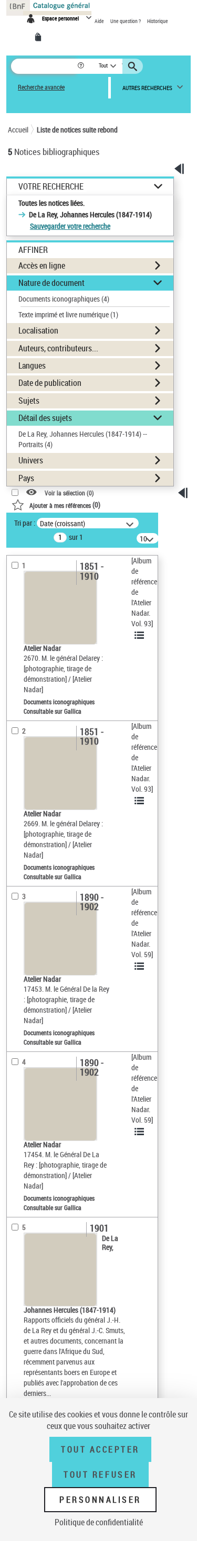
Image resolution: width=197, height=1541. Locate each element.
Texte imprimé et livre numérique (68, 314)
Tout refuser (100, 1474)
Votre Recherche (51, 186)
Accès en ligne (41, 265)
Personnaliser (100, 1499)
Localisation (38, 330)
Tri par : (24, 523)
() (64, 504)
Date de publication (49, 383)
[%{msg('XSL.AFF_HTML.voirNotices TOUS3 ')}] (140, 635)
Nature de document (51, 283)
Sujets (28, 400)
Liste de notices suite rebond (77, 130)
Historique (157, 21)
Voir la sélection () (69, 492)
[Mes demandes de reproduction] (40, 37)
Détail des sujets (45, 418)
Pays (26, 478)
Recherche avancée (41, 87)
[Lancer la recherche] (134, 66)
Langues (32, 365)
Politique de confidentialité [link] (99, 1522)
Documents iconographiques (63, 299)
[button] (82, 66)
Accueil (18, 130)
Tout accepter (100, 1449)
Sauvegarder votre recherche (70, 226)
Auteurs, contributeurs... (58, 348)
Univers (30, 460)
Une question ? (126, 21)
